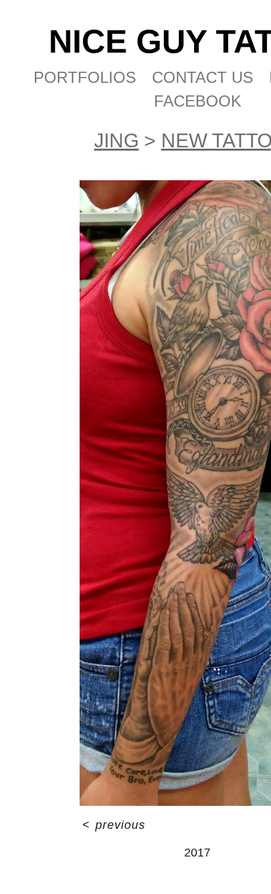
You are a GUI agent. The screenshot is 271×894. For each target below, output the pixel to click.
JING (116, 140)
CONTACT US (202, 77)
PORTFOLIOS (85, 77)
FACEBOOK (197, 101)
